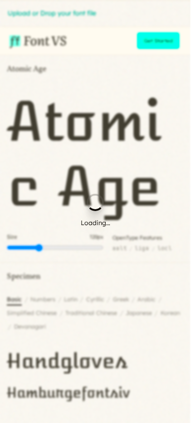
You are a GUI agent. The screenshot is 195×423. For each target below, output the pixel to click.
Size (12, 236)
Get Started (158, 40)
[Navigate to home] (37, 41)
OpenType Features (137, 237)
